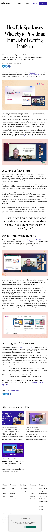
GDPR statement (43, 504)
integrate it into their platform (35, 240)
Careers (4, 493)
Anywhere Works (22, 20)
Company (6, 20)
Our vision (4, 491)
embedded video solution (27, 135)
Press (3, 496)
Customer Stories (13, 20)
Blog (31, 488)
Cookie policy (42, 498)
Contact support (43, 488)
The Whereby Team (13, 390)
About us (4, 488)
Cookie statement (43, 501)
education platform (34, 74)
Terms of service (43, 496)
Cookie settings (19, 527)
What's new (12, 493)
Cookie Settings (29, 523)
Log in (35, 3)
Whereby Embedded (33, 382)
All (2, 20)
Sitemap (41, 509)
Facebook (32, 498)
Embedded (30, 20)
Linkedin (32, 493)
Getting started (43, 491)
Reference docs (13, 498)
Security (41, 506)
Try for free (43, 3)
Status (11, 496)
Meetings (12, 491)
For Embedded (23, 488)
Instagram (32, 496)
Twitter (32, 491)
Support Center (43, 493)
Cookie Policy (26, 522)
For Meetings (23, 491)
